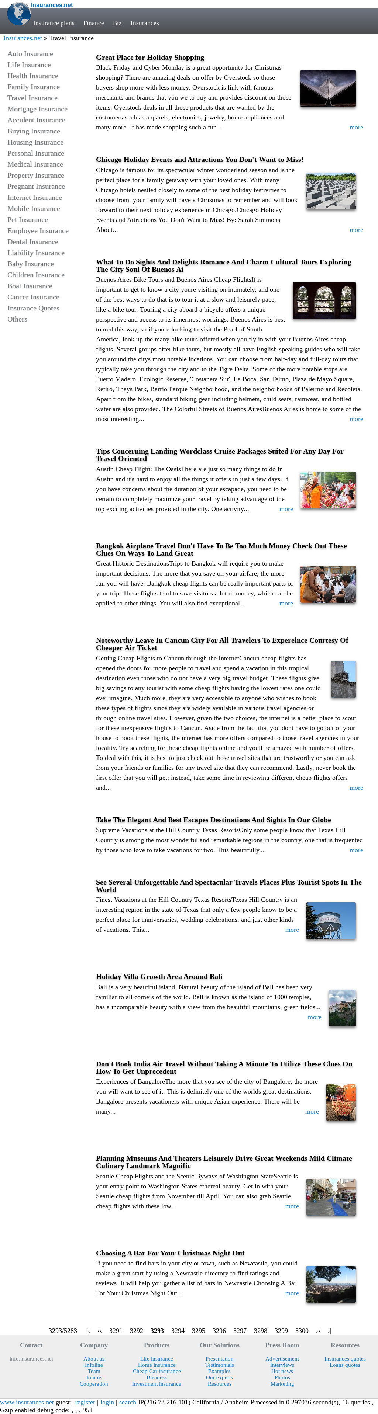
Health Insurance (32, 76)
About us (93, 1359)
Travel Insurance (32, 98)
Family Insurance (33, 87)
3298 (260, 1330)
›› (318, 1330)
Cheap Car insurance (157, 1371)
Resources (219, 1384)
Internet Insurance (34, 197)
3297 (240, 1330)
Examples (219, 1371)
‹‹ (99, 1330)
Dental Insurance (32, 241)
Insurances (145, 23)
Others (17, 319)
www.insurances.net (27, 1402)
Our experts (219, 1377)
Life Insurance (29, 64)
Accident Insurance (36, 120)
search (127, 1402)
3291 (116, 1330)
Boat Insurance (29, 286)
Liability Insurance (36, 253)
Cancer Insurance (33, 297)
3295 (198, 1330)
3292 (136, 1330)
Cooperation (94, 1384)
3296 (219, 1330)
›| (329, 1330)
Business (157, 1377)
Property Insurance (35, 175)
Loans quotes (345, 1365)
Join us (94, 1377)
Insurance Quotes (33, 308)
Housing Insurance (35, 142)
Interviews (282, 1365)
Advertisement (282, 1359)
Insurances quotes (345, 1359)
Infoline (94, 1365)
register (85, 1402)
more (356, 127)
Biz (117, 23)
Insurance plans (54, 23)
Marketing (282, 1384)
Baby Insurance (30, 264)
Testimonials (219, 1365)
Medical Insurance (35, 164)
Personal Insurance (35, 153)
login (107, 1402)
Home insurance (157, 1365)
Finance (93, 23)
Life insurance (156, 1359)
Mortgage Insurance (37, 109)
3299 (281, 1330)
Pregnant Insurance (36, 186)
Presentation (220, 1359)
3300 (302, 1330)
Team (94, 1371)
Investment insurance (156, 1384)
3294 (178, 1330)
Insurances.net (23, 38)
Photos (282, 1377)
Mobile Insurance (33, 208)
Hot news (282, 1371)
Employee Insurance (38, 230)
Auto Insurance (30, 53)
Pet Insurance (27, 219)
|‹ (88, 1330)
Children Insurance (36, 275)
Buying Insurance (33, 131)
